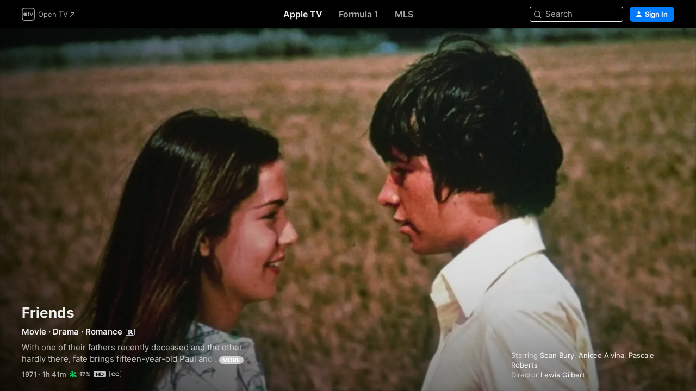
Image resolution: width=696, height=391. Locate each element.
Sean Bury (557, 355)
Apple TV (302, 14)
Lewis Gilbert (562, 374)
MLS (404, 14)
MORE (231, 360)
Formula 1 (358, 14)
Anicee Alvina (601, 355)
